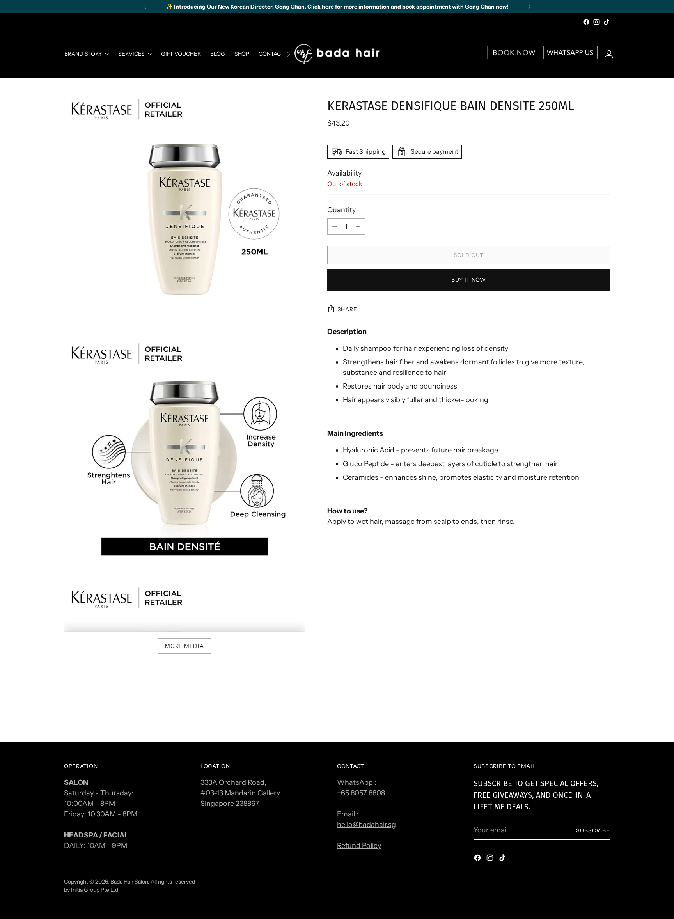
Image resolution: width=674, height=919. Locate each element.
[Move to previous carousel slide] (585, 715)
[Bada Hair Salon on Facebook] (586, 21)
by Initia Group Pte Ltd (91, 889)
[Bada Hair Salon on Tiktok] (606, 21)
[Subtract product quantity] (358, 226)
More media (184, 645)
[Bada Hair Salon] (337, 54)
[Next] (529, 6)
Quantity (341, 210)
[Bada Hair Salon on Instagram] (596, 21)
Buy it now (468, 280)
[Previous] (145, 6)
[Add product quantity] (335, 226)
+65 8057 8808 (361, 793)
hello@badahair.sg (366, 824)
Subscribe (593, 830)
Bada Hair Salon (129, 881)
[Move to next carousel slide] (603, 715)
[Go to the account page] (606, 54)
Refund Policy (359, 845)
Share (347, 309)
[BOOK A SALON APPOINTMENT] (514, 57)
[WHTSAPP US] (570, 57)
